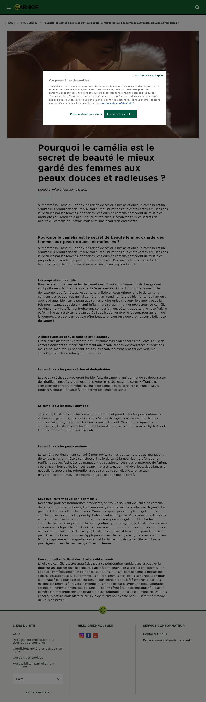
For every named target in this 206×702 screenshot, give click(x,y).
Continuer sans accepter (148, 75)
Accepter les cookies (120, 114)
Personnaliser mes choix (86, 113)
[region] (104, 97)
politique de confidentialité (117, 103)
